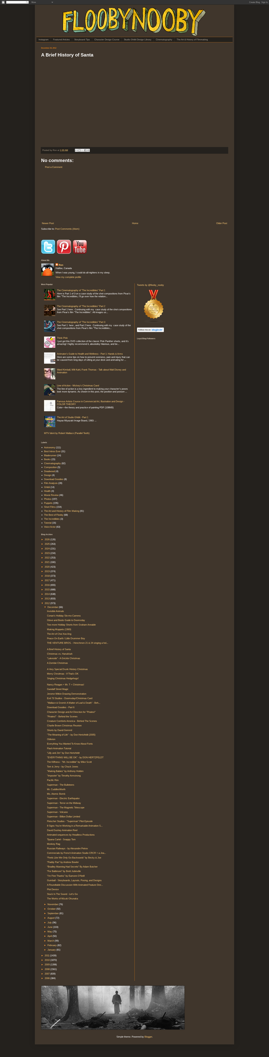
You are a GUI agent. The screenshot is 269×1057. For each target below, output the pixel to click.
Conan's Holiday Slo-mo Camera (63, 615)
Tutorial (47, 522)
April (50, 936)
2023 (47, 553)
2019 (47, 571)
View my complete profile (68, 277)
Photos (47, 499)
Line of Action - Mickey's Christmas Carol (78, 385)
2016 (47, 585)
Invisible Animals (55, 611)
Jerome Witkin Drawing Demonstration (66, 693)
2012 (47, 603)
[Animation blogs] (154, 322)
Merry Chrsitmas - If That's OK (62, 673)
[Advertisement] (134, 195)
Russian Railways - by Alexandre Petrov (67, 848)
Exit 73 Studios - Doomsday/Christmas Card (69, 698)
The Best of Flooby (53, 514)
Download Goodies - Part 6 (60, 707)
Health (47, 491)
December (53, 607)
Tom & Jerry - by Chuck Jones (62, 766)
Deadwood (49, 471)
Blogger (148, 1036)
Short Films (50, 507)
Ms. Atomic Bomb (56, 793)
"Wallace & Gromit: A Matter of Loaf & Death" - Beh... (73, 702)
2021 (47, 562)
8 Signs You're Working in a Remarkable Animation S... (75, 825)
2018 (47, 575)
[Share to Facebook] (85, 150)
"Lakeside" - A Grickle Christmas (63, 658)
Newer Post (48, 223)
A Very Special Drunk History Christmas (67, 669)
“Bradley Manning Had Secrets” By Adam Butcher (72, 866)
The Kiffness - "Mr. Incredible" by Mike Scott (69, 762)
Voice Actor (50, 526)
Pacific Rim (53, 780)
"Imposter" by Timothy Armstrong (64, 775)
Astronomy (49, 447)
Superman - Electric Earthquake (63, 798)
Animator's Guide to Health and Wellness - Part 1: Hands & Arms (90, 353)
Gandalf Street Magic (57, 689)
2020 (47, 566)
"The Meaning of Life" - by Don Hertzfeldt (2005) (71, 734)
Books (47, 459)
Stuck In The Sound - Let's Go (62, 894)
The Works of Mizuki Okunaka (62, 898)
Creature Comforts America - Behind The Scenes (72, 721)
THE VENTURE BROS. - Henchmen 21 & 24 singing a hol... (77, 643)
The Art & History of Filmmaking (192, 39)
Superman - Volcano (57, 812)
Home (135, 223)
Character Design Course (106, 39)
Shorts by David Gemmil (59, 730)
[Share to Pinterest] (88, 150)
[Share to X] (82, 150)
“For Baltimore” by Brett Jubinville (64, 871)
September (53, 913)
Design (47, 475)
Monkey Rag (53, 844)
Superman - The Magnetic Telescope (65, 807)
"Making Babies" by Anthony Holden (65, 771)
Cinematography (164, 39)
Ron (61, 265)
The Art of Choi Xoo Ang (59, 634)
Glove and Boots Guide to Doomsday (66, 620)
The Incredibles (52, 519)
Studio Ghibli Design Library (137, 39)
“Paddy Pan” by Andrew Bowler (63, 862)
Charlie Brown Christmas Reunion (64, 725)
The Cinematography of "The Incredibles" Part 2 (81, 306)
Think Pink (62, 338)
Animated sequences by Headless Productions (71, 834)
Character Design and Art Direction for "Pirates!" (71, 712)
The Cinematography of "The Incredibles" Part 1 (81, 290)
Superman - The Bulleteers (60, 784)
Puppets (48, 503)
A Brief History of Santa (59, 649)
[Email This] (76, 150)
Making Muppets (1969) (59, 629)
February (52, 945)
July (49, 922)
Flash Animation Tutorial (59, 748)
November (53, 904)
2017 (47, 580)
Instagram (44, 39)
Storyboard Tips (82, 39)
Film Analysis (51, 483)
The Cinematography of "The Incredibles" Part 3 (81, 322)
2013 (47, 598)
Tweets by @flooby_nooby (150, 285)
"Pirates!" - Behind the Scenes (62, 716)
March (51, 940)
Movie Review (51, 495)
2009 (47, 964)
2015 (47, 589)
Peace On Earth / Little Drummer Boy (66, 638)
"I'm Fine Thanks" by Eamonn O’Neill (66, 875)
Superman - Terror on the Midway (64, 803)
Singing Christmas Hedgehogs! (63, 678)
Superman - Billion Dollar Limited (63, 816)
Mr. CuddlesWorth (56, 789)
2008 (47, 969)
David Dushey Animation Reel (62, 830)
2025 (47, 544)
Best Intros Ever (52, 451)
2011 (47, 955)
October (51, 908)
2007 (47, 973)
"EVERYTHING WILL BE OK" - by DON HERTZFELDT (75, 757)
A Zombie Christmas (57, 663)
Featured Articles (61, 39)
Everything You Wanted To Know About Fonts (70, 743)
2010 (47, 960)
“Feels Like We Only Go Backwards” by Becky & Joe (74, 857)
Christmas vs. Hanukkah (59, 653)
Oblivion (51, 739)
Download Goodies (53, 479)
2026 (47, 539)
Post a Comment (53, 167)
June (50, 927)
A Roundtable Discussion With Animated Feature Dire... (75, 885)
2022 (47, 557)
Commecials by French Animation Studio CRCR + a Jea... (76, 853)
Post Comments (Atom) (67, 228)
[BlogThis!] (79, 150)
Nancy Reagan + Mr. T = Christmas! (65, 684)
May (50, 931)
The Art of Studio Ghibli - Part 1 (72, 417)
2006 (47, 978)
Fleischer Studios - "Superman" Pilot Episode (70, 821)
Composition (50, 467)
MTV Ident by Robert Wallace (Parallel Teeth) (67, 433)
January (51, 949)
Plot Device (53, 889)
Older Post (221, 223)
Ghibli (47, 487)
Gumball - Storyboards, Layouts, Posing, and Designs (74, 880)
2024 (47, 548)
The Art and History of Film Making (61, 511)
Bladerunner (50, 455)
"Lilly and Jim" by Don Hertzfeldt (63, 753)
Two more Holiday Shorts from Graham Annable (71, 624)
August (51, 917)
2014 (47, 594)
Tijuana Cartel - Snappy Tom (61, 839)
